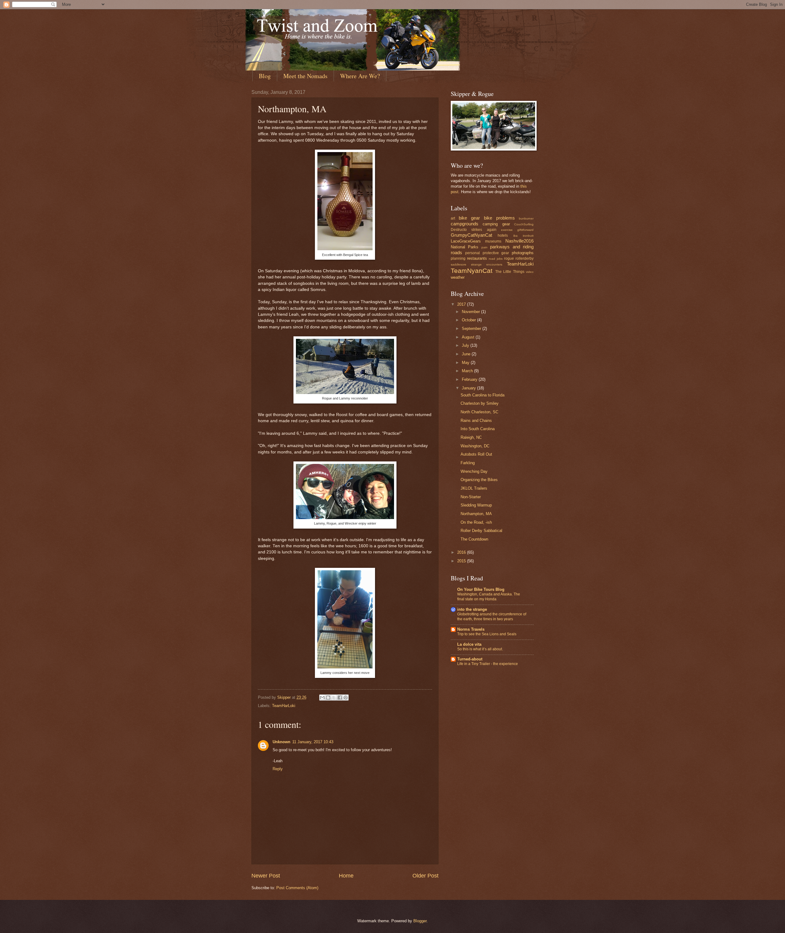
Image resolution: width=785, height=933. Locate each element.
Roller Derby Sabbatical (481, 530)
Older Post (425, 876)
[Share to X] (334, 697)
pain (484, 247)
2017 (462, 304)
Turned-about (469, 659)
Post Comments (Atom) (297, 887)
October (469, 320)
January (469, 388)
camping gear (496, 224)
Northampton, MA (476, 513)
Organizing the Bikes (479, 479)
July (466, 345)
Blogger (420, 921)
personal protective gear (487, 253)
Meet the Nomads (305, 76)
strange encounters (486, 264)
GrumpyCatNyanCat (471, 235)
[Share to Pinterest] (346, 697)
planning (458, 258)
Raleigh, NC (471, 437)
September (472, 328)
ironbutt (528, 235)
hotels (503, 235)
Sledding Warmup (476, 505)
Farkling (468, 463)
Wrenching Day (474, 471)
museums (493, 241)
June (467, 354)
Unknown (281, 742)
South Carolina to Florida (482, 395)
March (468, 371)
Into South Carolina (478, 428)
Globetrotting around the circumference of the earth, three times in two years (491, 616)
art (453, 218)
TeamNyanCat (471, 270)
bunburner (526, 218)
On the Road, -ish (476, 522)
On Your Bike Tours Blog (480, 589)
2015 (462, 561)
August (469, 337)
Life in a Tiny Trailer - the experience (487, 664)
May (466, 362)
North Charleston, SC (479, 412)
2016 (462, 552)
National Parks (464, 247)
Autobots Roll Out (476, 454)
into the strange (472, 609)
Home (346, 876)
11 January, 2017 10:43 (312, 742)
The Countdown (474, 539)
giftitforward (525, 229)
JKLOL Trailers (474, 488)
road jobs (496, 258)
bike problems (499, 217)
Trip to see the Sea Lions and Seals (486, 634)
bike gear (469, 217)
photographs (523, 252)
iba (515, 235)
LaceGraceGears (466, 241)
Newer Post (265, 876)
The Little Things (509, 271)
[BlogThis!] (328, 697)
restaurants (477, 258)
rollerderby (524, 258)
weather (458, 277)
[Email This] (322, 697)
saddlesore (458, 264)
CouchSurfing (524, 224)
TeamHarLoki (283, 705)
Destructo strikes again (473, 229)
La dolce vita (469, 644)
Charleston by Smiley (480, 403)
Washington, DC (475, 446)
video (530, 271)
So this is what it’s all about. (480, 649)
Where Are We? (360, 76)
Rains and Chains (476, 420)
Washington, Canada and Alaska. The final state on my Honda (488, 596)
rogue (509, 258)
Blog (265, 76)
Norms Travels (470, 629)
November (471, 311)
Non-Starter (471, 497)
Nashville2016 (519, 240)
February (470, 379)
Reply (278, 769)
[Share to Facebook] (340, 697)
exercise (507, 229)
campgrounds (464, 223)
